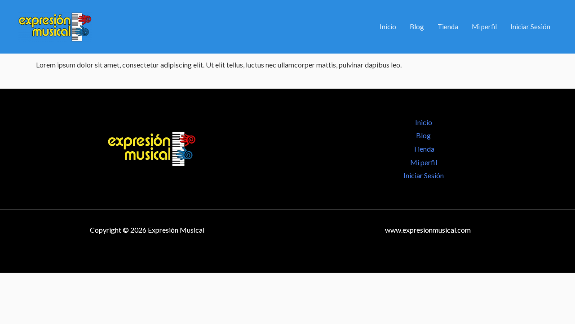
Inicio (388, 26)
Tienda (448, 26)
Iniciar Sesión (530, 26)
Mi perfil (484, 26)
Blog (417, 26)
